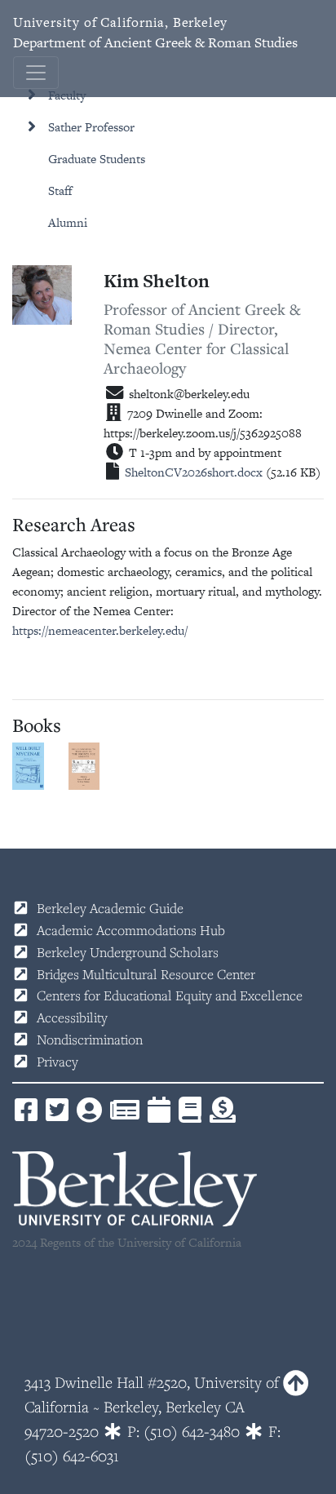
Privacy (57, 1062)
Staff (60, 190)
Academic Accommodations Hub (131, 930)
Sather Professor (91, 126)
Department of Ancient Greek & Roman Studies (155, 32)
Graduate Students (96, 158)
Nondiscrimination (90, 1039)
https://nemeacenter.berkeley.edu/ (100, 630)
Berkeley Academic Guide (110, 908)
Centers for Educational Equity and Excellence (170, 995)
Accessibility (72, 1017)
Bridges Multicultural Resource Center (146, 974)
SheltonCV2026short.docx (194, 472)
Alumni (67, 222)
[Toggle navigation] (36, 72)
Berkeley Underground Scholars (128, 952)
